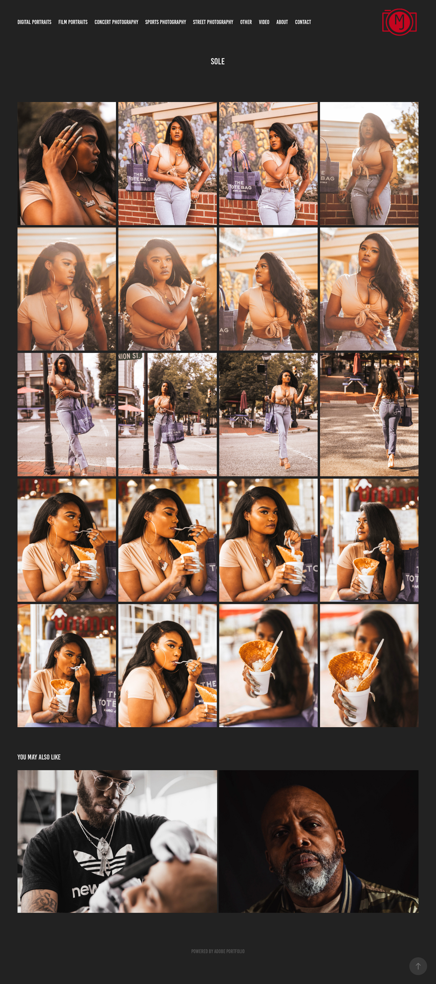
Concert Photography (116, 22)
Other (246, 22)
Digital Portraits (34, 22)
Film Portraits (72, 22)
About (282, 22)
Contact (303, 22)
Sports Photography (165, 22)
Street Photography (213, 22)
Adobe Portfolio (229, 951)
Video (264, 22)
